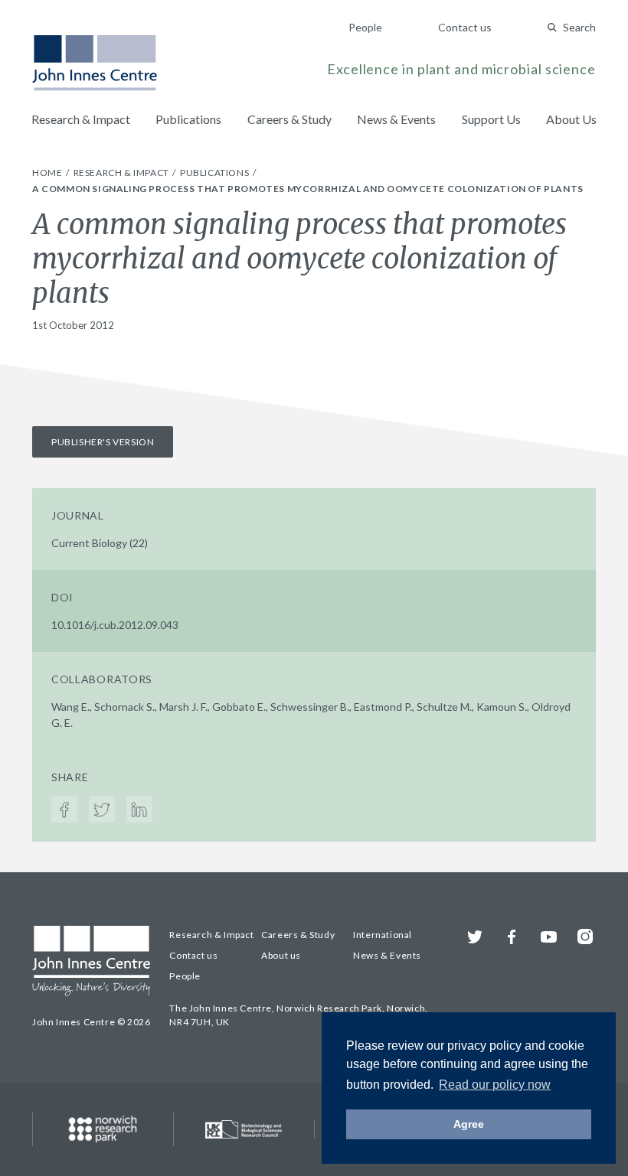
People (365, 27)
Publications (188, 119)
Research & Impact (80, 119)
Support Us (491, 119)
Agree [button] (468, 1124)
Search (579, 27)
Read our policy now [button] (495, 1084)
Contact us (465, 27)
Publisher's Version (102, 442)
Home (48, 172)
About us (281, 955)
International (382, 934)
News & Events (396, 119)
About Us (571, 119)
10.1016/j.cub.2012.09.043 (114, 624)
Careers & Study (289, 119)
